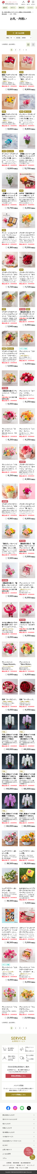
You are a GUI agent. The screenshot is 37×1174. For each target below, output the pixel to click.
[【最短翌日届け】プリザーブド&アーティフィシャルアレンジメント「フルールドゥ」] (27, 299)
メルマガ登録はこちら (18, 1094)
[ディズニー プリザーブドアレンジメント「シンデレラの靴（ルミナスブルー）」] (10, 141)
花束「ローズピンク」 (9, 699)
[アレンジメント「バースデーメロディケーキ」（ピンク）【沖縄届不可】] (27, 570)
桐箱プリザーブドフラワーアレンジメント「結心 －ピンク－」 (27, 77)
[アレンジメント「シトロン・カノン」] (27, 416)
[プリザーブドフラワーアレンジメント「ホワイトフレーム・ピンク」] (10, 260)
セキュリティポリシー (9, 1165)
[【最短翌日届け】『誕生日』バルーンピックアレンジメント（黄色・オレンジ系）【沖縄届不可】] (27, 531)
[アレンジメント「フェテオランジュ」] (27, 994)
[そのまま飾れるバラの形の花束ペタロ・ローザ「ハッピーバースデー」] (10, 610)
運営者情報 (16, 1163)
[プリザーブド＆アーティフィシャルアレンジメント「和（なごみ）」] (27, 491)
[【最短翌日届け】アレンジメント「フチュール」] (10, 378)
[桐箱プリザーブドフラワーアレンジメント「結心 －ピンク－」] (27, 62)
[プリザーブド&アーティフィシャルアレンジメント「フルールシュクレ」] (10, 339)
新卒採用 (11, 1168)
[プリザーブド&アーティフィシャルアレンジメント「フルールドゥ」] (10, 299)
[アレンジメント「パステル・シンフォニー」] (10, 452)
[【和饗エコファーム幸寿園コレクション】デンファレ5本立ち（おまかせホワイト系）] (10, 181)
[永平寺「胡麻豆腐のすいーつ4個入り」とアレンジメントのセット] (27, 181)
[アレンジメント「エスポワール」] (10, 955)
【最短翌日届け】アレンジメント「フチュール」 (9, 393)
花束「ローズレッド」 (27, 699)
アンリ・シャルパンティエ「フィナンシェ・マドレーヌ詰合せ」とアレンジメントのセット (9, 237)
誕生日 (5, 7)
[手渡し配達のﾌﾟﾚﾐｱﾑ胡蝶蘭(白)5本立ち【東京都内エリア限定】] (27, 761)
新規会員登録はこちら (18, 1076)
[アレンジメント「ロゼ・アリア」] (10, 416)
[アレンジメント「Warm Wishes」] (27, 649)
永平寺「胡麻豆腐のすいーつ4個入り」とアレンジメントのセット (27, 195)
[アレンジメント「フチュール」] (27, 339)
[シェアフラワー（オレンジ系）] (27, 838)
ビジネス (30, 7)
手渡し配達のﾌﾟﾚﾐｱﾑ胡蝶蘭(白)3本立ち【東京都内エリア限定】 (10, 737)
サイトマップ (30, 1165)
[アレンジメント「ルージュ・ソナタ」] (27, 378)
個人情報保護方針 (26, 1163)
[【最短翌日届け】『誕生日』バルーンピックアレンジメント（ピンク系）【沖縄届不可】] (10, 570)
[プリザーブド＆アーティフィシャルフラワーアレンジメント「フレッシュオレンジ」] (27, 220)
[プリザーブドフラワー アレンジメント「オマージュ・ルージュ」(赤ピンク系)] (27, 452)
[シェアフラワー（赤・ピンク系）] (10, 838)
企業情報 (8, 1163)
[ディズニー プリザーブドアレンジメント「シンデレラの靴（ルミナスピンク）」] (27, 102)
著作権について (21, 1165)
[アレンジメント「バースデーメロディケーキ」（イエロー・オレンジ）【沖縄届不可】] (27, 955)
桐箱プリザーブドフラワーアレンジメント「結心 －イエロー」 (9, 116)
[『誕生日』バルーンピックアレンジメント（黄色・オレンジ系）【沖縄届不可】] (10, 531)
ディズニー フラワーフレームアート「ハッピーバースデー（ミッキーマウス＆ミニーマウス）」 (10, 932)
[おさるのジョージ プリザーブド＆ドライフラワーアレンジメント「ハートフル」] (27, 876)
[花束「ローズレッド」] (27, 687)
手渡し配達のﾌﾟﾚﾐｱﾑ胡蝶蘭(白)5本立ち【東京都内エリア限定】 (27, 776)
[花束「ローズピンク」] (10, 687)
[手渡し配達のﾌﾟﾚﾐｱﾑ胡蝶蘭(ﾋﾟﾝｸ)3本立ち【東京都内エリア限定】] (27, 722)
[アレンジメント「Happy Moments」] (10, 649)
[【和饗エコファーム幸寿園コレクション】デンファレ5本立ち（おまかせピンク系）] (27, 141)
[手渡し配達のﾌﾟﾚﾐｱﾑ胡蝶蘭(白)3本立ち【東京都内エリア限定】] (10, 722)
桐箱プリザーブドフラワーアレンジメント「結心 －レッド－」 (9, 77)
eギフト (13, 7)
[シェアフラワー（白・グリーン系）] (10, 876)
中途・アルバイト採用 (22, 1168)
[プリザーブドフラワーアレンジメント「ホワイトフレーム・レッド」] (27, 260)
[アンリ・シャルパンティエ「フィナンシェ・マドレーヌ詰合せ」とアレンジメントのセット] (10, 220)
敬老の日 (21, 7)
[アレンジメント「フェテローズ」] (10, 994)
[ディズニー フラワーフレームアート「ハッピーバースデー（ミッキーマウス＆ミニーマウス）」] (10, 915)
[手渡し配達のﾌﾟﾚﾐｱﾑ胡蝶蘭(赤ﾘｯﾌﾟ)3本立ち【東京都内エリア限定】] (10, 761)
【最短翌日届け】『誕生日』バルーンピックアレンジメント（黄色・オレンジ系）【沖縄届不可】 (27, 548)
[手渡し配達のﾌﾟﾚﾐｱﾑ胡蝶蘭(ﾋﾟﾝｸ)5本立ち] (10, 801)
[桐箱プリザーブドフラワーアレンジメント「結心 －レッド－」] (10, 62)
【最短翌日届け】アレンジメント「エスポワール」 (27, 625)
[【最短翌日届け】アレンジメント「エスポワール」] (27, 610)
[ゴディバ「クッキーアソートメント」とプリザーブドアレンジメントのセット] (27, 915)
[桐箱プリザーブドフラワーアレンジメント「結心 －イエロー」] (10, 102)
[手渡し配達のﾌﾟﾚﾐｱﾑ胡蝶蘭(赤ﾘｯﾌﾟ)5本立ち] (27, 801)
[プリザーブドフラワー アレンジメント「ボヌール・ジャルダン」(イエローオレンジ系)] (10, 491)
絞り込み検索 (20, 33)
